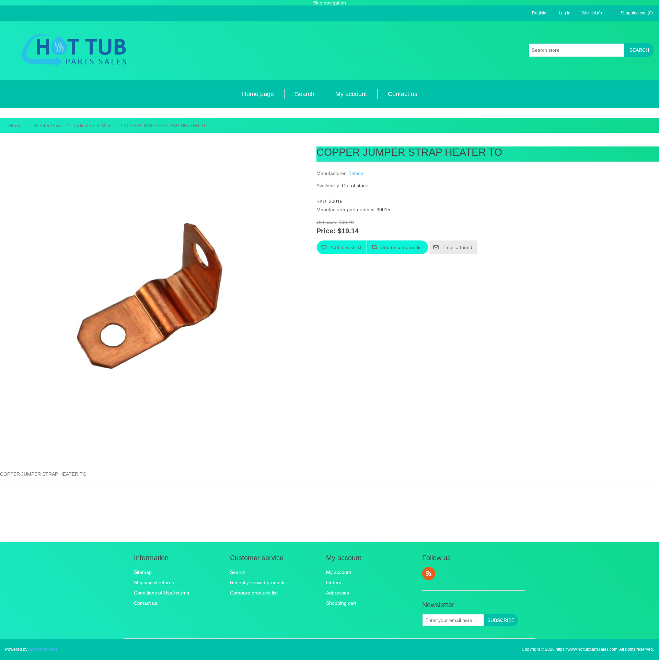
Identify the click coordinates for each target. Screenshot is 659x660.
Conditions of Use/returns (161, 593)
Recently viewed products (258, 582)
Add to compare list (402, 247)
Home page (258, 94)
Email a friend (457, 247)
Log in (564, 13)
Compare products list (254, 593)
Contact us (402, 94)
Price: (326, 231)
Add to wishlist (346, 247)
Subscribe (501, 620)
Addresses (337, 593)
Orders (333, 582)
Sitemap (143, 572)
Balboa (355, 173)
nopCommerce (43, 649)
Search (639, 50)
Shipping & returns (154, 582)
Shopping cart (341, 603)
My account (351, 94)
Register (540, 13)
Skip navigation (329, 2)
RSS (428, 573)
